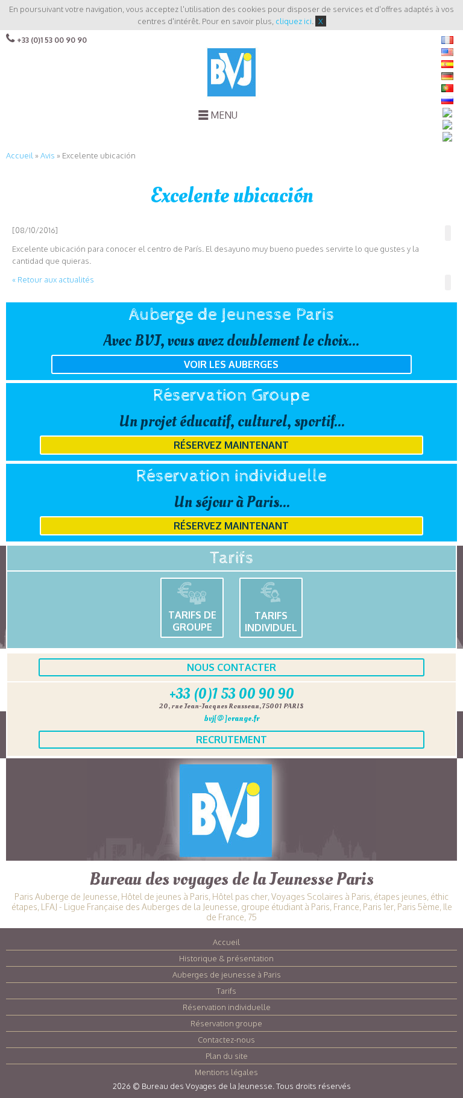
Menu (224, 115)
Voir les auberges (231, 364)
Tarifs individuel (271, 622)
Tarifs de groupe (192, 621)
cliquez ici (294, 21)
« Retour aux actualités (53, 279)
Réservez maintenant (231, 445)
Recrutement (231, 740)
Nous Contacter (231, 667)
